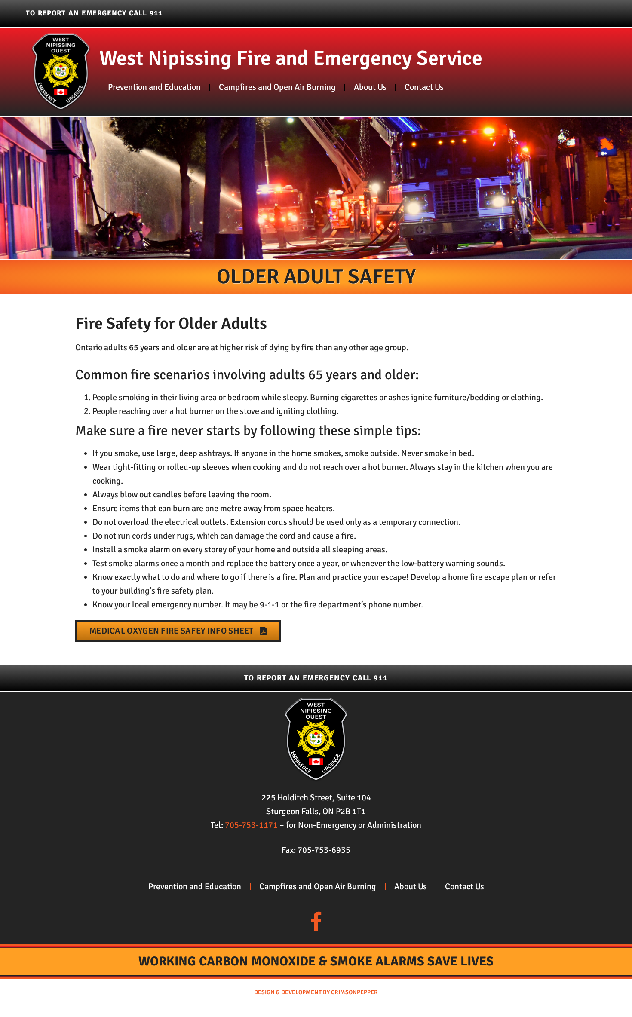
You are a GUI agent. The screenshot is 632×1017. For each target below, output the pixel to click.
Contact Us (424, 87)
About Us (370, 87)
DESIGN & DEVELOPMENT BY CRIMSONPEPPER (316, 992)
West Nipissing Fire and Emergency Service (290, 58)
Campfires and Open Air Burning (277, 87)
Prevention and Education (154, 87)
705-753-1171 (251, 825)
